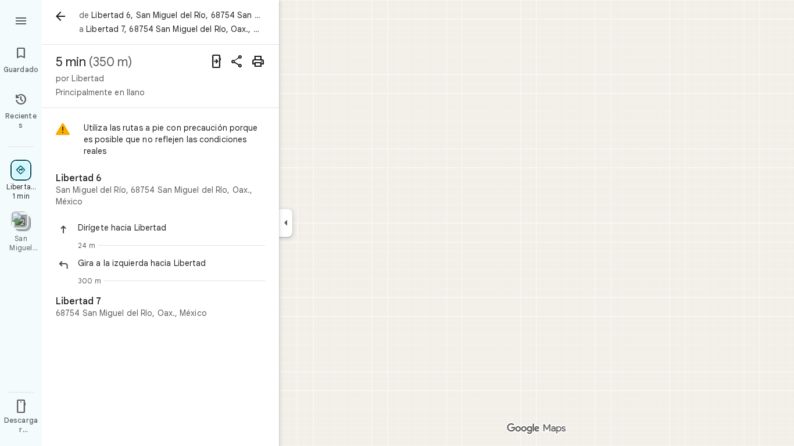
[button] (171, 227)
